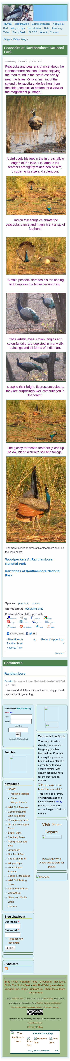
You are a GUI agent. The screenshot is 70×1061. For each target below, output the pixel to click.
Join (56, 1050)
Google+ (12, 623)
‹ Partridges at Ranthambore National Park (14, 643)
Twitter (40, 627)
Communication (41, 23)
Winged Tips (18, 28)
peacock (23, 603)
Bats (46, 28)
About (43, 32)
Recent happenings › (52, 641)
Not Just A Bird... (17, 854)
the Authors (48, 999)
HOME (7, 23)
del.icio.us (13, 619)
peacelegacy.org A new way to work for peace (51, 862)
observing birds (34, 608)
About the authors (18, 888)
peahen (36, 603)
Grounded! (14, 850)
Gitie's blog (19, 39)
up (34, 639)
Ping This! (51, 623)
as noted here (18, 999)
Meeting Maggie (20, 793)
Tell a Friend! (35, 992)
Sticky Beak (18, 32)
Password (11, 930)
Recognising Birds (18, 820)
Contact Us (14, 893)
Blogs (6, 39)
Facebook (37, 619)
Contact (54, 32)
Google (49, 619)
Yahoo (52, 627)
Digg (25, 619)
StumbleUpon (27, 627)
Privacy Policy (35, 1027)
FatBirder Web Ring (43, 1033)
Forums (12, 906)
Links (11, 901)
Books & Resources (19, 876)
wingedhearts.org (35, 1023)
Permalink (8, 681)
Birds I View (34, 28)
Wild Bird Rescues (18, 807)
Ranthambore (14, 673)
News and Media (17, 897)
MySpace (38, 623)
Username (12, 921)
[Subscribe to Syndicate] (6, 969)
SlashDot (13, 627)
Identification (22, 23)
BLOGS (33, 32)
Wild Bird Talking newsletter (48, 985)
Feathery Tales (16, 837)
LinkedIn (25, 623)
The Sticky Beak (17, 858)
